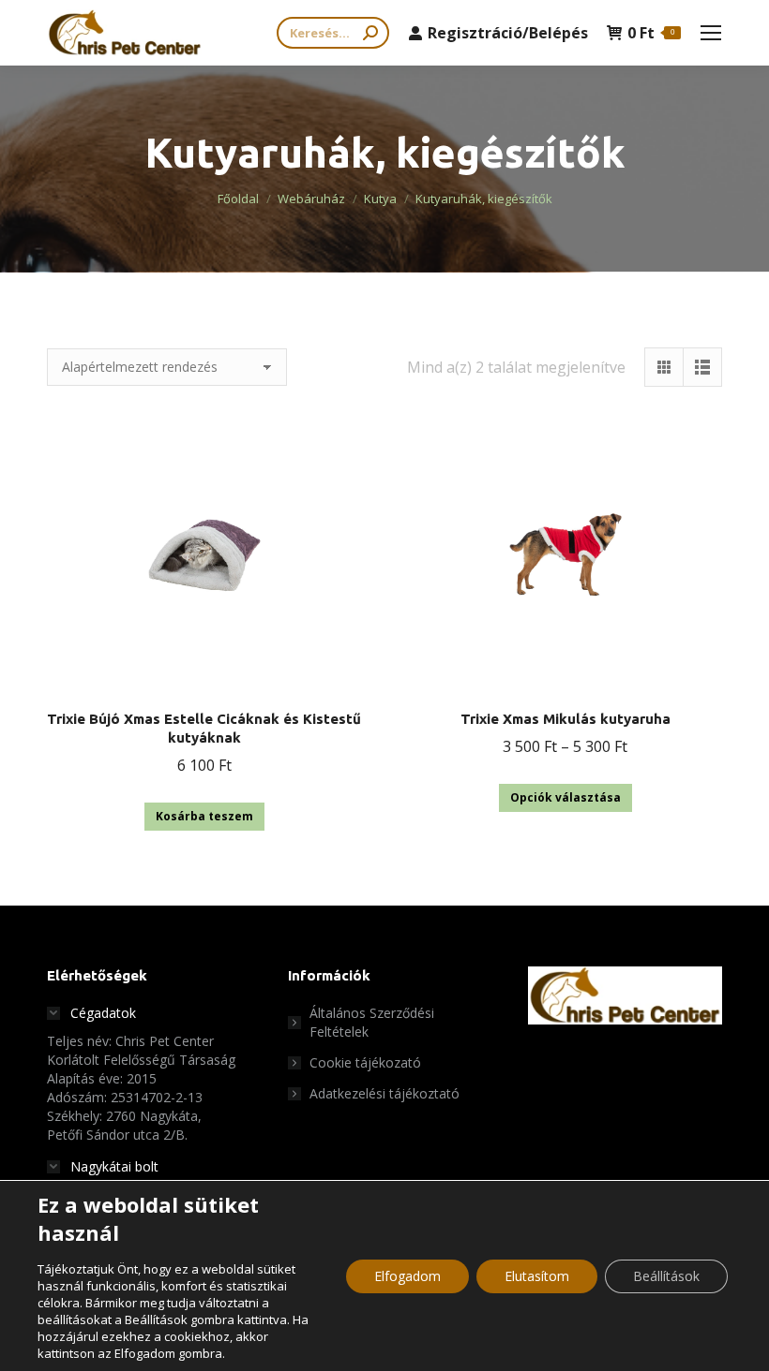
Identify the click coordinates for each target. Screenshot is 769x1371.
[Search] (370, 33)
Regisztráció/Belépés (508, 32)
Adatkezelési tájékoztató (384, 1093)
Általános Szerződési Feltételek (371, 1022)
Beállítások (666, 1276)
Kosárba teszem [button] (204, 816)
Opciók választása (565, 797)
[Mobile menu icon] (711, 33)
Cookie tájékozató (365, 1062)
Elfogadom (407, 1276)
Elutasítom (537, 1276)
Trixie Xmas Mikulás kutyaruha (565, 719)
